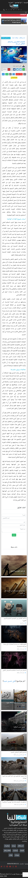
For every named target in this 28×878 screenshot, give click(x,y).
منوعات (17, 855)
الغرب (25, 74)
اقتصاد (22, 850)
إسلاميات (7, 846)
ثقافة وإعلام (7, 850)
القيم (10, 74)
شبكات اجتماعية (19, 74)
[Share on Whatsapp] (23, 69)
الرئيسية (26, 2)
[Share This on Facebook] (14, 69)
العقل (3, 74)
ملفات (10, 855)
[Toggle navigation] (26, 12)
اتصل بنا (11, 2)
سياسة (13, 846)
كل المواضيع (18, 2)
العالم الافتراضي (14, 78)
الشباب (7, 74)
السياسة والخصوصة (24, 871)
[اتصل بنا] (21, 10)
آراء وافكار (22, 38)
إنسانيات (15, 850)
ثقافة (14, 74)
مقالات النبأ (15, 38)
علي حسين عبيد (9, 681)
